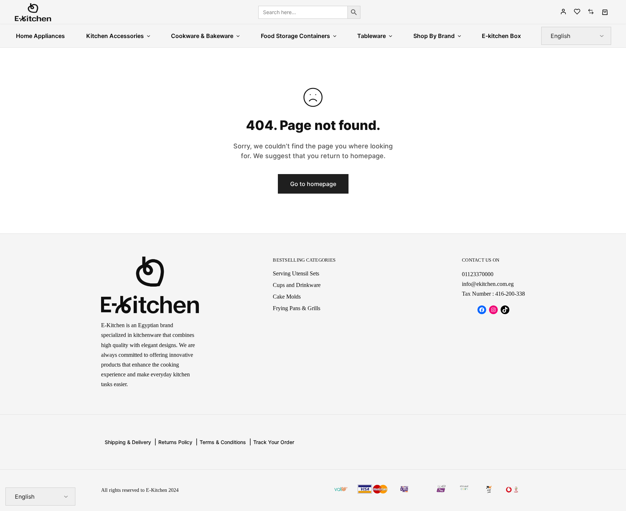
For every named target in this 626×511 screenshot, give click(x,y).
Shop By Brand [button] (434, 35)
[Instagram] (493, 309)
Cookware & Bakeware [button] (202, 35)
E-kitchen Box (501, 35)
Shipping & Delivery (128, 442)
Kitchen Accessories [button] (115, 35)
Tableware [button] (371, 35)
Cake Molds (287, 296)
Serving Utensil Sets (296, 273)
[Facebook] (481, 309)
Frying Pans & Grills (296, 308)
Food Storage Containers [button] (295, 35)
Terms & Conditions (223, 442)
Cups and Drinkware (297, 285)
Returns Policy (175, 442)
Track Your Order (273, 442)
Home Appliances (40, 35)
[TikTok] (505, 309)
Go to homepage (313, 183)
